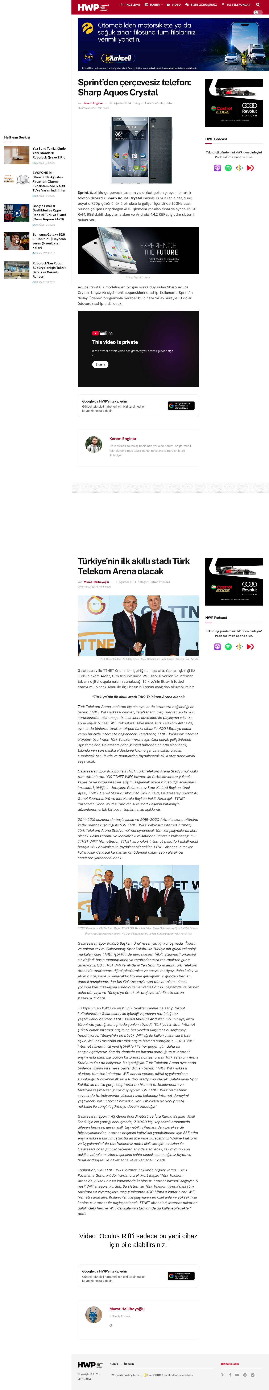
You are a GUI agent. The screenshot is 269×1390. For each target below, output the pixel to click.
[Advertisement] (35, 67)
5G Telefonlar (238, 5)
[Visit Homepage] (93, 7)
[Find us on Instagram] (245, 1375)
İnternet (164, 582)
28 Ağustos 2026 (44, 195)
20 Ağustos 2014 (120, 103)
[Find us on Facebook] (230, 1375)
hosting (128, 1375)
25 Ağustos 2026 (44, 162)
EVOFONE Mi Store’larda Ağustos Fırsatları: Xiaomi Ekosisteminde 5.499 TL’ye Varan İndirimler (49, 181)
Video (176, 5)
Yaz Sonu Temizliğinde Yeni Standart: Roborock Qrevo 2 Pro (49, 153)
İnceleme (133, 5)
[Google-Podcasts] (239, 168)
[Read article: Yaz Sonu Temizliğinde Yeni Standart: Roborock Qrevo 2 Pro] (16, 155)
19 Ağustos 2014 (126, 582)
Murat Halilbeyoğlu (96, 582)
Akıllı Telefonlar (155, 103)
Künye (114, 1363)
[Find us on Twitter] (223, 1375)
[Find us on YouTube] (237, 1375)
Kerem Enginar (93, 103)
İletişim (129, 1363)
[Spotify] (228, 168)
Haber (155, 5)
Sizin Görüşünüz (204, 5)
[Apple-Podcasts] (217, 168)
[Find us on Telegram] (252, 1375)
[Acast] (250, 168)
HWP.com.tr (116, 1375)
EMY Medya (85, 1379)
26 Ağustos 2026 (44, 224)
